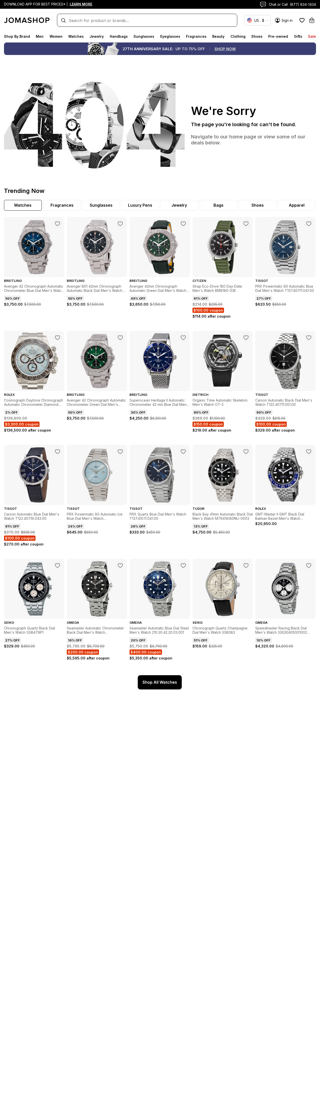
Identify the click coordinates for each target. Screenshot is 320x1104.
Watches (76, 36)
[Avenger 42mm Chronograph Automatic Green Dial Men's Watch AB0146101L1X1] (183, 223)
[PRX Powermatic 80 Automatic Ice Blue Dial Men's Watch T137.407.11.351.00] (120, 451)
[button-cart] (312, 20)
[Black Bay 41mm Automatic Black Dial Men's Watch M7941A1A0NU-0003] (246, 451)
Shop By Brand (17, 36)
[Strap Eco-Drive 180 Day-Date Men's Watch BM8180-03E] (246, 223)
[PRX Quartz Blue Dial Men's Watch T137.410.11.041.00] (183, 451)
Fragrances (196, 36)
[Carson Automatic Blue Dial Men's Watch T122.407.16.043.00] (57, 451)
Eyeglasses (170, 36)
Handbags (119, 36)
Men (40, 36)
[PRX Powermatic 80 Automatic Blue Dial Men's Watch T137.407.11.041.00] (309, 223)
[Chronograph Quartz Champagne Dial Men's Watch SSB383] (246, 565)
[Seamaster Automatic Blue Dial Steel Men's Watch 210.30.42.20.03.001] (183, 565)
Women (56, 36)
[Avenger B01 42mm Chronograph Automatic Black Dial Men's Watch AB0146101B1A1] (120, 223)
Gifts (298, 36)
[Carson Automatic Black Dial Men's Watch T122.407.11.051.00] (309, 337)
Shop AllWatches (159, 682)
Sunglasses (144, 36)
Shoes (256, 36)
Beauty (218, 36)
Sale (312, 36)
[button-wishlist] (302, 20)
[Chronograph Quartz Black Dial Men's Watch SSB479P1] (57, 565)
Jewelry (97, 36)
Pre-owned (278, 36)
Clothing (238, 36)
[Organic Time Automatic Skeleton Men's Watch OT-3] (246, 337)
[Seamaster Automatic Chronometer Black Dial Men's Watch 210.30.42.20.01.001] (120, 565)
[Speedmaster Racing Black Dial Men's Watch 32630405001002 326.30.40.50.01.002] (309, 565)
